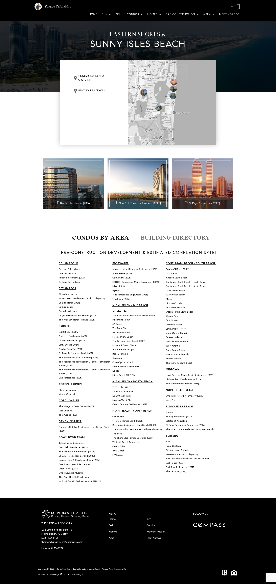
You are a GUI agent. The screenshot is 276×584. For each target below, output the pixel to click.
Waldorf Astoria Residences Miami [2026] (80, 481)
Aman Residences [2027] (124, 349)
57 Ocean (117, 324)
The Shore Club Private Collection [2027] (132, 437)
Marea (169, 299)
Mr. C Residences (67, 390)
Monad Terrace (173, 358)
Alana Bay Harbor (68, 294)
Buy (148, 519)
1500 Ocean (118, 450)
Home (93, 14)
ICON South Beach (175, 294)
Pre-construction (155, 531)
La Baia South (66, 307)
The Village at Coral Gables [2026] (76, 406)
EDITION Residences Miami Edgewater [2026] (135, 282)
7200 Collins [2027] (121, 387)
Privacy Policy (107, 569)
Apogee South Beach (176, 277)
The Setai (117, 433)
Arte (168, 441)
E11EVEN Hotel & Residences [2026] (77, 451)
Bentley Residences (91, 90)
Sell (119, 14)
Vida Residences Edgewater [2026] (130, 294)
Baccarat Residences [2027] (73, 336)
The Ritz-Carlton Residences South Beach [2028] (137, 429)
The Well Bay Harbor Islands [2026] (77, 319)
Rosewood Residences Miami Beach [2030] (134, 425)
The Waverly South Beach (179, 363)
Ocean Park (172, 316)
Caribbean (117, 358)
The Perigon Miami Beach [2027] (128, 341)
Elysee (115, 290)
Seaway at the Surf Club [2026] (182, 454)
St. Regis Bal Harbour (69, 282)
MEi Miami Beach (121, 332)
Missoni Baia (118, 286)
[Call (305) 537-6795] (238, 6)
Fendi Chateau (173, 446)
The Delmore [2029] (176, 471)
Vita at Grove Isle (67, 394)
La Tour (116, 370)
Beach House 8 (120, 353)
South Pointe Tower (176, 328)
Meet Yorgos (229, 14)
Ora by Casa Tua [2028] (71, 349)
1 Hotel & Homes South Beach (127, 421)
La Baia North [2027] (69, 302)
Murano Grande (174, 303)
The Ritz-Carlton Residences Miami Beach (133, 315)
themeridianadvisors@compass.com (62, 542)
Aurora (169, 412)
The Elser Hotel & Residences (74, 477)
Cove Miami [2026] (121, 277)
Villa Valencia (65, 410)
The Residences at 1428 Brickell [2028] (78, 357)
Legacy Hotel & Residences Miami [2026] (79, 460)
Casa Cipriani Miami (122, 362)
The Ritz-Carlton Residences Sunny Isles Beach (190, 429)
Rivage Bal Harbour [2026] (72, 277)
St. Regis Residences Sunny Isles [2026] (185, 425)
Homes (113, 531)
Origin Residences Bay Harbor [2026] (77, 315)
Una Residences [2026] (70, 377)
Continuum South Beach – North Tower (186, 282)
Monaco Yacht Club (122, 400)
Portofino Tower (174, 324)
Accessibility (120, 569)
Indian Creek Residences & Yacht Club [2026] (82, 298)
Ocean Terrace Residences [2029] (129, 404)
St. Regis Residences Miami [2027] (76, 353)
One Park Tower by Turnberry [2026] (185, 395)
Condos (150, 525)
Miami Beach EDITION (123, 375)
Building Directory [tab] (175, 237)
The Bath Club (119, 328)
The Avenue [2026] (68, 414)
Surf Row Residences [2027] (180, 467)
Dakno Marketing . (75, 574)
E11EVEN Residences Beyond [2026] (77, 455)
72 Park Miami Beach (123, 391)
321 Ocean (171, 273)
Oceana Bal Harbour (69, 269)
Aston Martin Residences (71, 443)
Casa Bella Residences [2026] (74, 447)
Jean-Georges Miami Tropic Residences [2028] (189, 375)
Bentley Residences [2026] (179, 416)
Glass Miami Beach (175, 290)
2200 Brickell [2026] (68, 332)
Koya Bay (170, 400)
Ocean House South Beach (179, 311)
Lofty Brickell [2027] (69, 344)
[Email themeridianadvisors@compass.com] (232, 6)
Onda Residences (68, 311)
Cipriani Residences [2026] (72, 340)
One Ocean (172, 320)
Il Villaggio (117, 455)
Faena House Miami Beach (126, 366)
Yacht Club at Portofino (177, 333)
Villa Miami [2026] (121, 299)
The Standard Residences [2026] (182, 383)
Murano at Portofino (176, 307)
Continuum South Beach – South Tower (186, 286)
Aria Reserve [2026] (122, 273)
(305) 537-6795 (49, 538)
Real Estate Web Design (49, 574)
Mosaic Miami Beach (122, 336)
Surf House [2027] (175, 463)
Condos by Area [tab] (100, 237)
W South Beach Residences (126, 442)
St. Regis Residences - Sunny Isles (92, 78)
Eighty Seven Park (121, 395)
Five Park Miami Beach (177, 354)
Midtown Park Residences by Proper (184, 379)
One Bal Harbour (67, 273)
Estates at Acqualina (176, 421)
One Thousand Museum (71, 472)
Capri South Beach (175, 350)
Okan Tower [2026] (68, 468)
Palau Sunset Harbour (177, 341)
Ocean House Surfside (177, 450)
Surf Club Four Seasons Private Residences (187, 458)
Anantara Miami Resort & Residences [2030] (134, 269)
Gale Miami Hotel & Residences (74, 464)
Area (111, 538)
